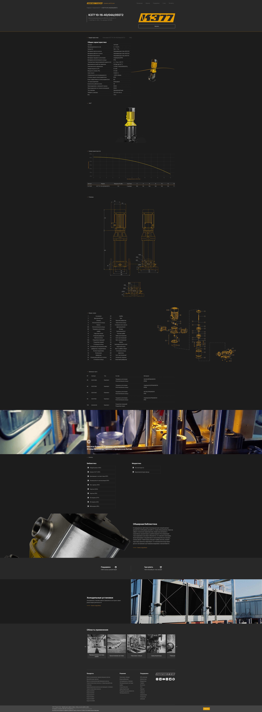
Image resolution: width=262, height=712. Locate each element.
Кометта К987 (90, 698)
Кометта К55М (91, 700)
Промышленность (124, 693)
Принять (206, 708)
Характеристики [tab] (93, 37)
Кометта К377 (90, 694)
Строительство (124, 687)
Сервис (142, 683)
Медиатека (143, 681)
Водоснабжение (124, 679)
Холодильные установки (126, 681)
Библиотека (143, 679)
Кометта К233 (90, 691)
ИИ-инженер (143, 677)
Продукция (139, 3)
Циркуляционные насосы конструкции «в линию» (100, 687)
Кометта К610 (90, 696)
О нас (164, 3)
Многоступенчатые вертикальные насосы (98, 681)
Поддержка (156, 3)
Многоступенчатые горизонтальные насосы (98, 677)
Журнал (148, 3)
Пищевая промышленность (127, 691)
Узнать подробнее (142, 547)
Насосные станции (125, 677)
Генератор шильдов (143, 697)
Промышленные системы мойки (126, 684)
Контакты (171, 3)
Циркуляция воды (124, 689)
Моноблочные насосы (93, 679)
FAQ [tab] (130, 37)
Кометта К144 (90, 693)
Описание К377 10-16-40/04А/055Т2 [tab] (114, 37)
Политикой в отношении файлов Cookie (83, 708)
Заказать (157, 26)
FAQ (141, 687)
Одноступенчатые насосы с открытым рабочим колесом (99, 684)
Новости (142, 691)
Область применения (143, 693)
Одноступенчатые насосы (94, 689)
